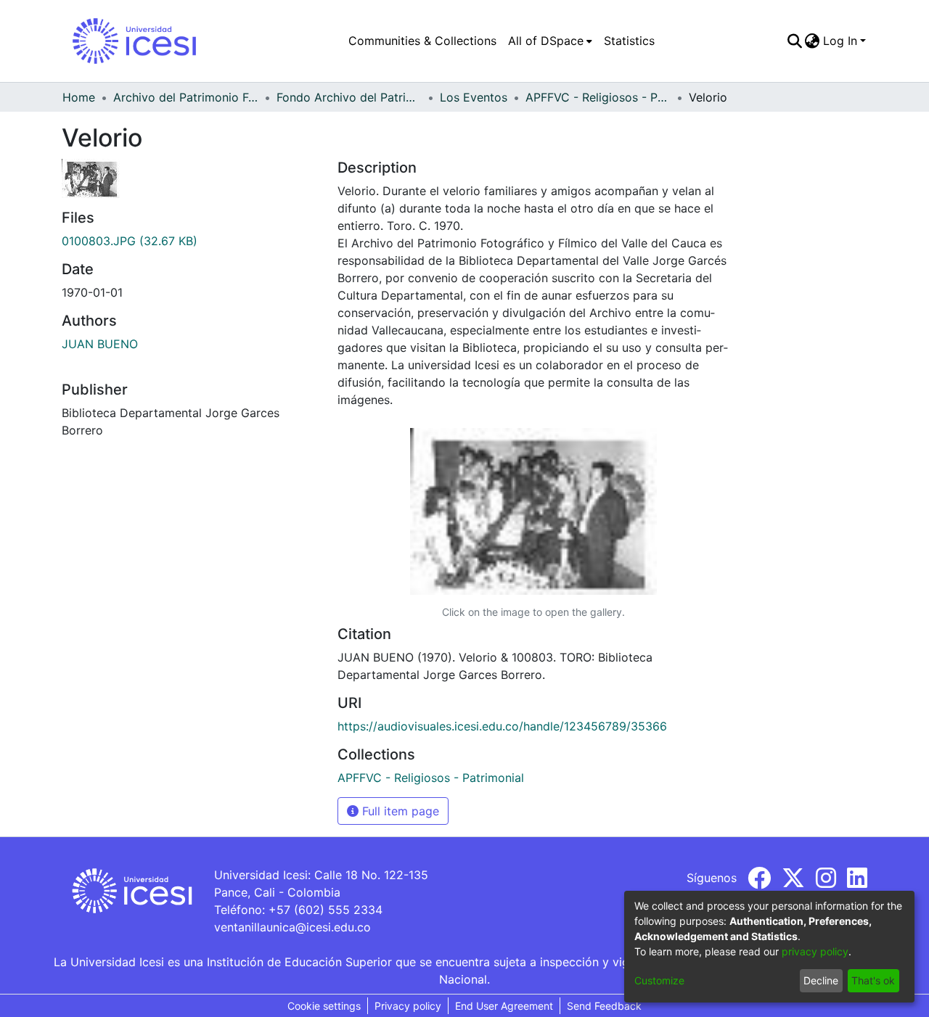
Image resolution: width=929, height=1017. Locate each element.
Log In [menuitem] (840, 40)
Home (78, 97)
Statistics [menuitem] (629, 40)
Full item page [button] (399, 811)
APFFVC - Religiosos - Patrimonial (598, 97)
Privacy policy (408, 1006)
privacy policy (815, 951)
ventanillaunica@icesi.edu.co (292, 927)
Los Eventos (473, 97)
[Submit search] (794, 40)
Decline (820, 980)
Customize (659, 980)
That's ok (873, 980)
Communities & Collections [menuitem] (422, 40)
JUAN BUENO (100, 344)
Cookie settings (324, 1006)
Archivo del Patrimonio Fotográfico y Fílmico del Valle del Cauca (185, 97)
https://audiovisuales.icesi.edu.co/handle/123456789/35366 (502, 726)
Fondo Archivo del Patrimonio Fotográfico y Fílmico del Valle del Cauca (349, 97)
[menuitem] (550, 40)
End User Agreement (504, 1006)
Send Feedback (604, 1006)
